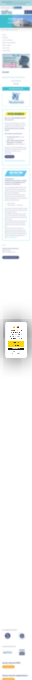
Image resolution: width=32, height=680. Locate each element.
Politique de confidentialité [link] (16, 352)
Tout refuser (16, 345)
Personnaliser (16, 348)
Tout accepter (15, 342)
